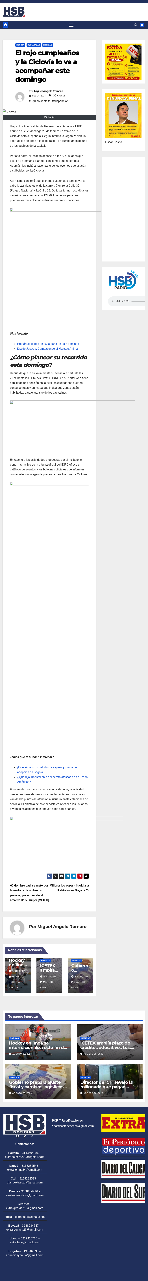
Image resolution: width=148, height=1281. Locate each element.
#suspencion (60, 101)
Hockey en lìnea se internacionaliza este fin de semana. (37, 1047)
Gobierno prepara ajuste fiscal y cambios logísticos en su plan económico (36, 1087)
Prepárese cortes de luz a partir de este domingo (48, 343)
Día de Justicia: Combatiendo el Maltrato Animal (48, 348)
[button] (135, 24)
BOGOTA (20, 45)
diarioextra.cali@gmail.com (25, 1182)
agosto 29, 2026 (22, 1054)
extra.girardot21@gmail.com (24, 1208)
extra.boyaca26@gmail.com (24, 1229)
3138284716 (29, 1191)
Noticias (47, 45)
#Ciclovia (59, 95)
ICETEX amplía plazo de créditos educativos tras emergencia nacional (105, 1047)
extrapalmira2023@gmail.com (24, 1156)
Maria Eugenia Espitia (14, 982)
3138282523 (27, 1178)
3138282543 (29, 1165)
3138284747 (30, 1225)
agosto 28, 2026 (93, 1093)
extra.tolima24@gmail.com (24, 1169)
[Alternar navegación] (71, 25)
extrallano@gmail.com (24, 1242)
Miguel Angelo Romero (48, 91)
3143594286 (30, 1152)
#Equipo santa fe (40, 101)
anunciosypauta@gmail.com (24, 1255)
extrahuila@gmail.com (30, 1216)
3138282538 (30, 1251)
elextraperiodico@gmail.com (24, 1195)
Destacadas (34, 45)
